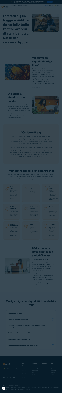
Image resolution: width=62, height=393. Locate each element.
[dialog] (31, 196)
